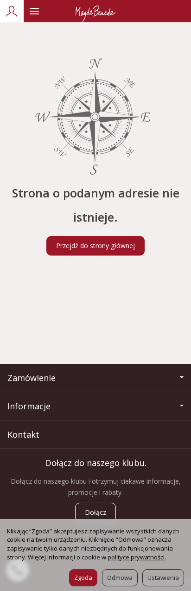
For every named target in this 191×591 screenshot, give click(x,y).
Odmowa (120, 577)
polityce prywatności (136, 557)
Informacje (29, 406)
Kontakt (23, 434)
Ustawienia (163, 577)
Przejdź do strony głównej (95, 245)
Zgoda (83, 577)
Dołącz (95, 512)
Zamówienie (31, 377)
